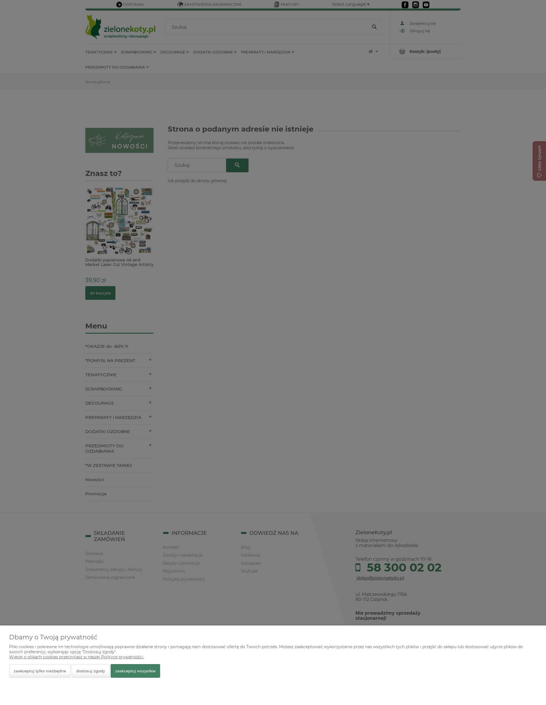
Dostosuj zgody (90, 671)
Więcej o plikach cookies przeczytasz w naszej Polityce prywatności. (76, 657)
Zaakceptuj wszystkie (135, 671)
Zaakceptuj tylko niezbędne (40, 671)
